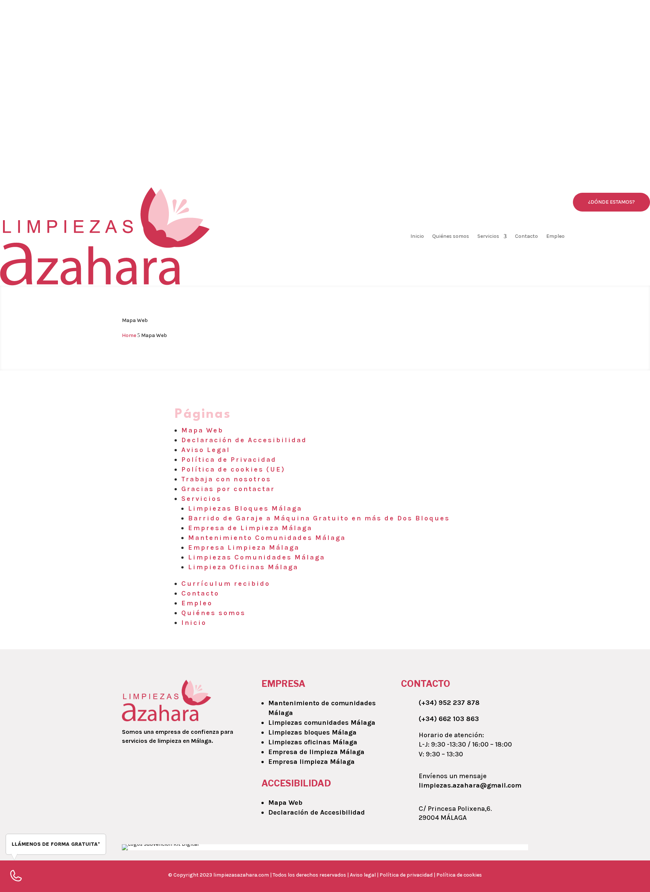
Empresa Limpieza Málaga (243, 547)
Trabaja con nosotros (226, 479)
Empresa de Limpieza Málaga (250, 528)
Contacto (526, 236)
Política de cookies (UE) (233, 469)
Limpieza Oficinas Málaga (243, 567)
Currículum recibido (225, 583)
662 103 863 (206, 44)
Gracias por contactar (228, 489)
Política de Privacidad (228, 459)
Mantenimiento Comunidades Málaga (267, 538)
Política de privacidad (407, 875)
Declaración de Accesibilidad (244, 440)
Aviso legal (363, 875)
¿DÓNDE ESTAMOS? (611, 202)
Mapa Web (202, 430)
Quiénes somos (450, 236)
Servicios (488, 236)
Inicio (417, 236)
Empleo (555, 236)
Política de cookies (459, 875)
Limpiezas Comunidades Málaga (256, 557)
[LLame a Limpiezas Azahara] (185, 147)
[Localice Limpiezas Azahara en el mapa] (464, 147)
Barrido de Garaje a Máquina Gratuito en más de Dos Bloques (319, 518)
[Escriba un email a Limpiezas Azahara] (325, 147)
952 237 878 (161, 44)
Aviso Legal (205, 450)
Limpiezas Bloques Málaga (245, 508)
